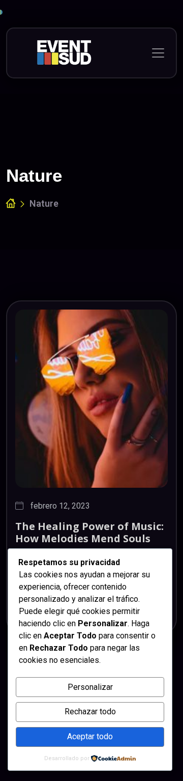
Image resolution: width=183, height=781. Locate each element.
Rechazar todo (90, 711)
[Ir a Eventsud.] (10, 204)
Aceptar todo (90, 736)
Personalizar (90, 687)
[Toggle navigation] (158, 53)
